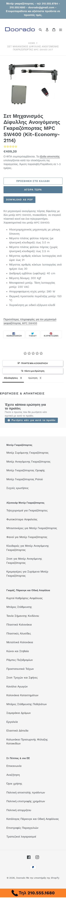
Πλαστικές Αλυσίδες (18, 633)
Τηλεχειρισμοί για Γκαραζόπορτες (27, 510)
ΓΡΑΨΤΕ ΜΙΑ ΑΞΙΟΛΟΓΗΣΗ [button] (34, 363)
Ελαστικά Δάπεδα (17, 730)
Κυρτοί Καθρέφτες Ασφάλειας (24, 598)
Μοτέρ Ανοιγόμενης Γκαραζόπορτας (28, 461)
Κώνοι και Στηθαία (17, 651)
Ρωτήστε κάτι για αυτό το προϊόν (33, 420)
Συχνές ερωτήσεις (17, 488)
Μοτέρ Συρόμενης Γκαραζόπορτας (27, 452)
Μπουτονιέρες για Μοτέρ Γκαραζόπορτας (31, 528)
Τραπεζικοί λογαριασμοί (21, 836)
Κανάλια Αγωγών (17, 686)
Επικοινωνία (13, 765)
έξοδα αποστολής (50, 156)
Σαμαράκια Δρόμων (18, 712)
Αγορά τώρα (33, 189)
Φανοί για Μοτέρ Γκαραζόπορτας (26, 537)
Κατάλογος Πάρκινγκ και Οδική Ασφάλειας (32, 818)
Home (31, 43)
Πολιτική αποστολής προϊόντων (25, 792)
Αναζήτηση (13, 774)
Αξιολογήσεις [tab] (11, 377)
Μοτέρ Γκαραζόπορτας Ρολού (24, 479)
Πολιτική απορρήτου (18, 810)
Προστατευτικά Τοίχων (20, 668)
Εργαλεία (12, 721)
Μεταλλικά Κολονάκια (19, 642)
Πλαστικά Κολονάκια (19, 624)
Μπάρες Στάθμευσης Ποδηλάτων (26, 704)
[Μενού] (60, 29)
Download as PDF (19, 199)
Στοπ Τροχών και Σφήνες (22, 677)
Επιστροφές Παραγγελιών (22, 827)
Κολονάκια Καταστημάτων (22, 695)
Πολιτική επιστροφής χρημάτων (25, 801)
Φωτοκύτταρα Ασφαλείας (21, 519)
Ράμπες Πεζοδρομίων (19, 659)
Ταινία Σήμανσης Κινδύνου (22, 615)
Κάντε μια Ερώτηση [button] (34, 370)
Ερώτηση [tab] (33, 377)
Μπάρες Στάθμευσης (19, 606)
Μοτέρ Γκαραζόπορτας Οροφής (25, 470)
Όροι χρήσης (14, 783)
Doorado (20, 878)
